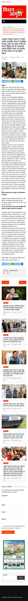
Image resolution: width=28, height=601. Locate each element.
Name (4, 505)
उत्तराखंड (5, 59)
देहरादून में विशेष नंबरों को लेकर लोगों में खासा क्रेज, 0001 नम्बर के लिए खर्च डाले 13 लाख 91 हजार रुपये (13, 436)
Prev (6, 282)
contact (3, 2)
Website (4, 519)
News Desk (6, 57)
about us (9, 2)
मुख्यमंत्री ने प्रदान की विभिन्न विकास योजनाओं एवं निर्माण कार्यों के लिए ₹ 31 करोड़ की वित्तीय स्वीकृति (13, 307)
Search (5, 574)
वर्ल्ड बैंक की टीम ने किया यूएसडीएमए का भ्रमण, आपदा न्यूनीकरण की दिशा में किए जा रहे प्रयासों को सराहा (13, 340)
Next (21, 282)
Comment (5, 495)
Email (4, 512)
